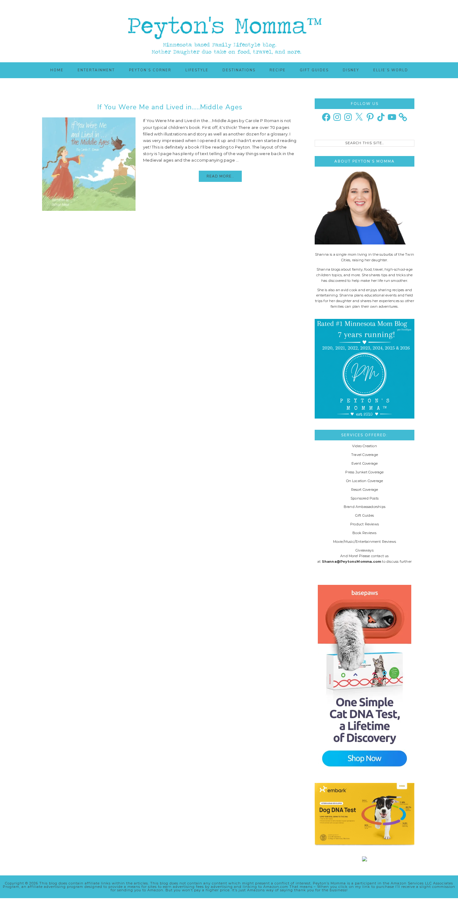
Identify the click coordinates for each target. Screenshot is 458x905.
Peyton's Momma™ (229, 31)
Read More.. (220, 176)
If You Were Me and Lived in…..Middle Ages (169, 107)
